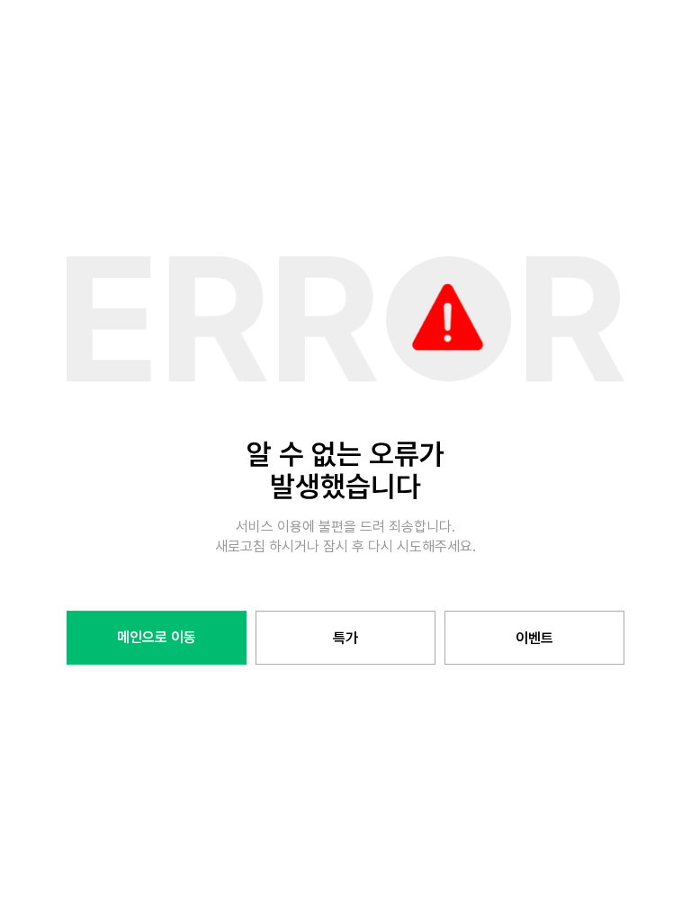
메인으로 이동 (156, 637)
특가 (345, 638)
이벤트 (534, 638)
